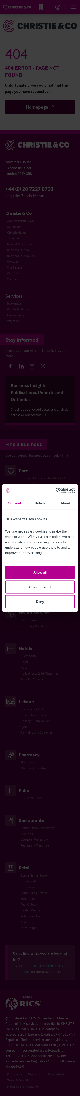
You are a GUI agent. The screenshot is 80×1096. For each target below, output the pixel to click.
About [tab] (65, 503)
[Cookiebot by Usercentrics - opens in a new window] (56, 491)
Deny (40, 602)
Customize (37, 587)
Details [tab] (40, 503)
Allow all (40, 572)
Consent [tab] (14, 503)
